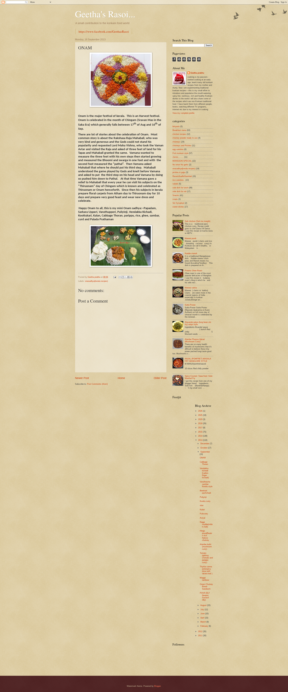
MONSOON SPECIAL (182, 161)
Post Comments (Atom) (97, 384)
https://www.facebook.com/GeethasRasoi (104, 31)
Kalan (202, 509)
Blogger (157, 686)
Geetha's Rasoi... (105, 14)
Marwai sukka (191, 288)
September (205, 452)
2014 (200, 436)
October (204, 448)
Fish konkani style (180, 153)
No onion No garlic (180, 165)
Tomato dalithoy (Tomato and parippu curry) (206, 558)
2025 (200, 415)
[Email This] (120, 277)
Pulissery (204, 514)
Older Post (160, 378)
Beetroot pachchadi (205, 492)
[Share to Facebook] (128, 277)
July (202, 609)
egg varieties (178, 149)
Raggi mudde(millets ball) (206, 524)
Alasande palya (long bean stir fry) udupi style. (198, 323)
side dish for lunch (180, 188)
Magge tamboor (204, 579)
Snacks (175, 195)
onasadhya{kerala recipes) (96, 281)
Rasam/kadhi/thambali (182, 176)
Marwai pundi (190, 238)
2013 (200, 440)
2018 (200, 423)
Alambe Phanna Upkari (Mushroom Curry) (195, 340)
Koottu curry (205, 501)
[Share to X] (125, 277)
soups (175, 199)
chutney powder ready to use (185, 138)
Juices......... (178, 157)
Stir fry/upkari (178, 203)
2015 (200, 432)
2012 (200, 631)
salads (175, 184)
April (202, 618)
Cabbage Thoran (204, 463)
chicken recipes (179, 134)
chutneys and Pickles (181, 145)
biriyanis (176, 126)
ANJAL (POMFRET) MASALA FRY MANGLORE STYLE (198, 360)
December (205, 443)
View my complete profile (183, 113)
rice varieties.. (178, 180)
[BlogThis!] (122, 277)
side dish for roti (179, 191)
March (203, 622)
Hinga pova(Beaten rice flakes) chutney (206, 535)
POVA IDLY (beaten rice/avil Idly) (205, 596)
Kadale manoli (191, 253)
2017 (200, 427)
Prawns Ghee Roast (193, 270)
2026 (200, 411)
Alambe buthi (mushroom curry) (206, 546)
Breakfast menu (179, 130)
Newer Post (82, 378)
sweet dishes (178, 207)
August (203, 605)
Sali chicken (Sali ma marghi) (197, 221)
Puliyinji (203, 497)
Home (121, 378)
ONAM (203, 458)
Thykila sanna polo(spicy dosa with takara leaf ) (206, 570)
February (204, 626)
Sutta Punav (190, 305)
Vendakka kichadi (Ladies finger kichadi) (204, 473)
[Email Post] (114, 277)
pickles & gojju (178, 172)
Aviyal (202, 518)
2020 (200, 419)
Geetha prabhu (197, 73)
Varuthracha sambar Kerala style (206, 484)
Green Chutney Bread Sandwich (206, 586)
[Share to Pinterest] (131, 277)
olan (201, 505)
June (202, 613)
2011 (200, 635)
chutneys (176, 142)
